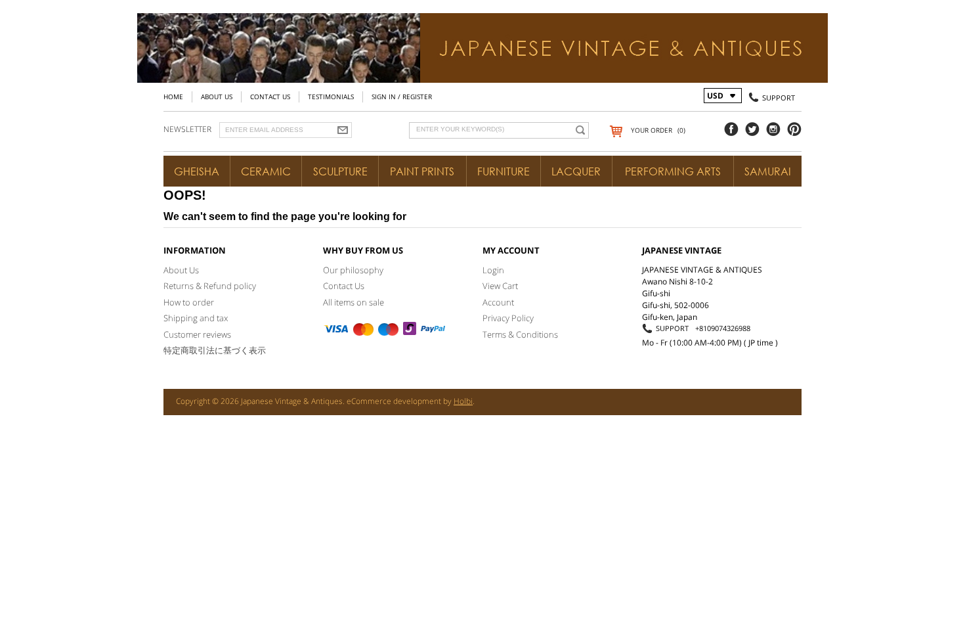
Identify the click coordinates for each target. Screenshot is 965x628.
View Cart (500, 286)
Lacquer (576, 171)
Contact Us (270, 96)
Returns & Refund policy (209, 286)
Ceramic (266, 171)
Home (173, 96)
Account (498, 302)
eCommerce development (394, 401)
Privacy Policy (508, 318)
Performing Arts (673, 171)
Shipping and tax (195, 318)
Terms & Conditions (520, 334)
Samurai (767, 171)
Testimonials (331, 96)
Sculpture (340, 171)
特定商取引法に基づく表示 (214, 350)
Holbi (463, 401)
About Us (216, 96)
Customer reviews (197, 334)
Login (493, 270)
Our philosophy (353, 270)
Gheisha (196, 171)
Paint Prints (422, 171)
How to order (188, 302)
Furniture (503, 171)
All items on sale (353, 302)
